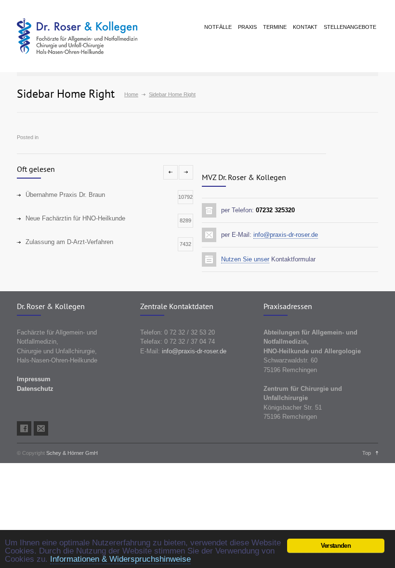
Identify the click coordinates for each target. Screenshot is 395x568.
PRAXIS (247, 27)
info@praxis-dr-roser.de (285, 234)
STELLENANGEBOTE (350, 27)
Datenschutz (35, 388)
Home (131, 94)
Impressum (34, 379)
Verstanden (336, 545)
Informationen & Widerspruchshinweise (120, 559)
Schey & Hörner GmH (72, 453)
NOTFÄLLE (218, 27)
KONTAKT (305, 27)
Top (366, 453)
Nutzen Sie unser (245, 259)
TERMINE (275, 27)
